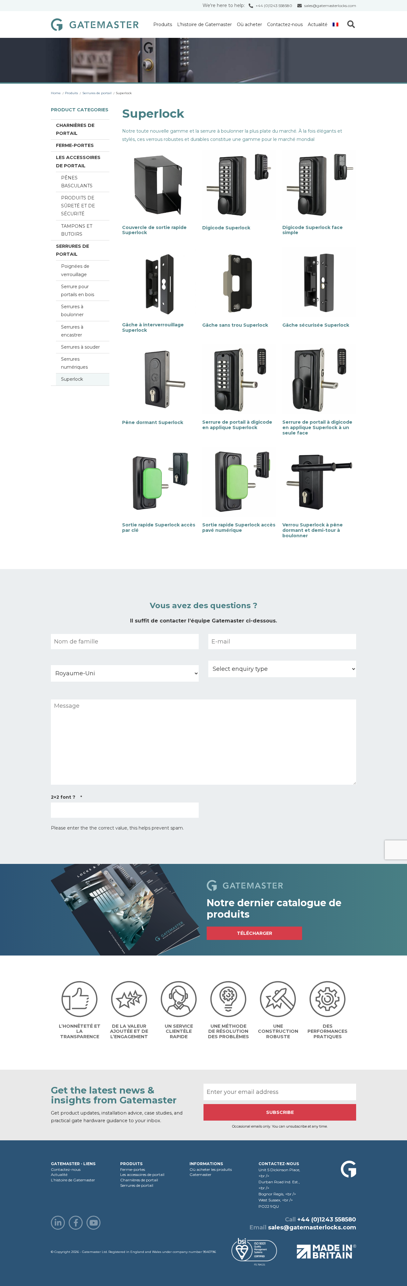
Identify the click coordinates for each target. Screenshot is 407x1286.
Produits (162, 24)
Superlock (72, 379)
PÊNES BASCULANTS (77, 182)
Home (56, 93)
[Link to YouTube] (93, 1223)
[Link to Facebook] (76, 1223)
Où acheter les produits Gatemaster (211, 1172)
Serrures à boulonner (72, 310)
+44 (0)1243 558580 (274, 5)
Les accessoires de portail (78, 161)
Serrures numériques (74, 363)
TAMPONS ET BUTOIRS (76, 230)
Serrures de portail (97, 93)
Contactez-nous (285, 24)
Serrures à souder (80, 347)
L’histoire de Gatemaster (204, 24)
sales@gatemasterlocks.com (330, 5)
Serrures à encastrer (72, 331)
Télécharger (254, 933)
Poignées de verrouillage (75, 270)
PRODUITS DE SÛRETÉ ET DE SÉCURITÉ (78, 206)
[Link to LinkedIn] (58, 1223)
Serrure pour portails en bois (77, 290)
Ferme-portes (75, 145)
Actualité (318, 24)
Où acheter (249, 24)
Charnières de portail (75, 129)
